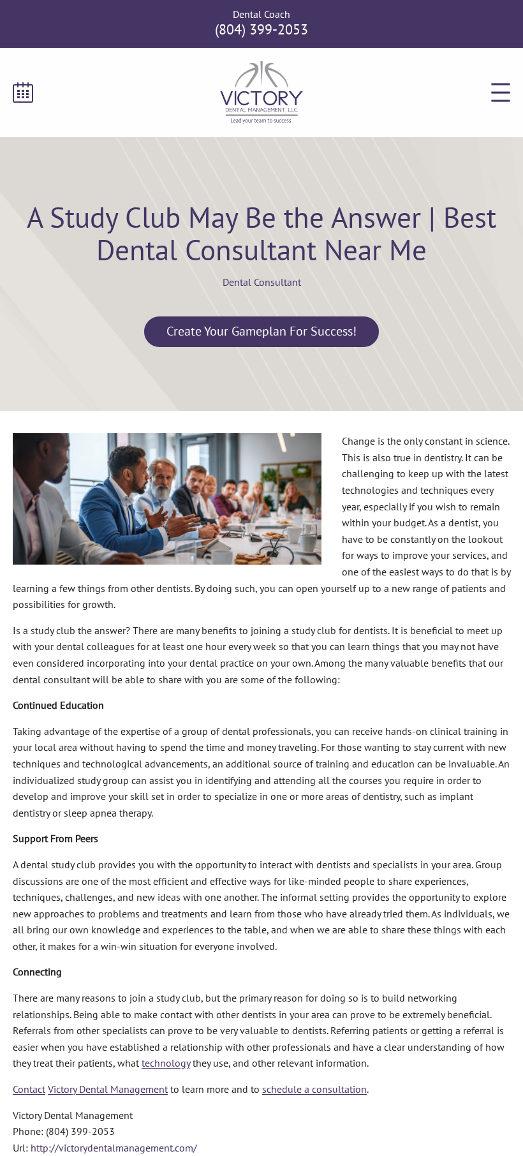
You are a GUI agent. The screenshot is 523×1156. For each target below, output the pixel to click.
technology (166, 1062)
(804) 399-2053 (261, 29)
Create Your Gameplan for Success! (261, 331)
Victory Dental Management (108, 1089)
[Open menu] (501, 92)
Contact (29, 1089)
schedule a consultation (314, 1089)
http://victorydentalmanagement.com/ (114, 1147)
